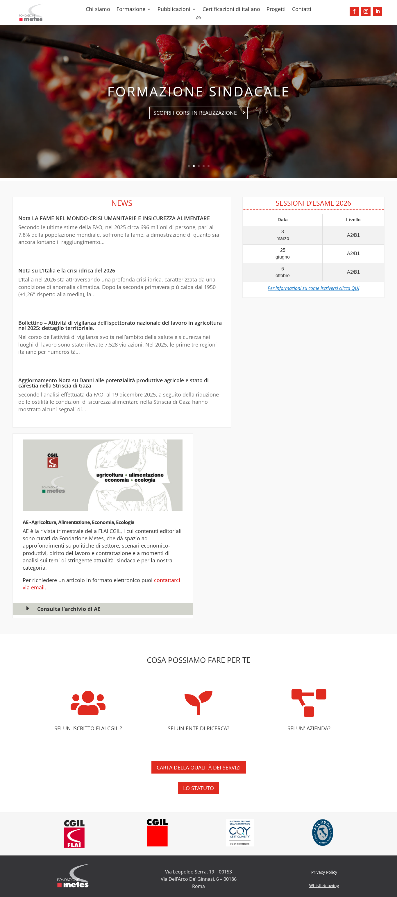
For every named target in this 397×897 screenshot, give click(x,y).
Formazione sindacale (198, 91)
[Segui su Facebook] (354, 11)
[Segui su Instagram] (366, 11)
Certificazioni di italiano (231, 9)
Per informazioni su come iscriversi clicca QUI (313, 288)
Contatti (301, 9)
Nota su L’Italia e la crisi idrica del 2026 (66, 270)
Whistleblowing (324, 885)
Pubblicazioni (174, 9)
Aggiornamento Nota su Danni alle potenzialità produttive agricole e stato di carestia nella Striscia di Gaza (113, 383)
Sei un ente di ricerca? (198, 728)
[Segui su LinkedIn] (377, 11)
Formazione (131, 9)
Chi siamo (98, 9)
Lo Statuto (198, 788)
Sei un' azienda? (308, 728)
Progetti (276, 9)
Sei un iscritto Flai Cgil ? (88, 728)
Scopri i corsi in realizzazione (195, 112)
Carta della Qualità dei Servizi (199, 767)
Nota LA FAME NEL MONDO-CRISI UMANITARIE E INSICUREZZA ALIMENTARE (114, 218)
